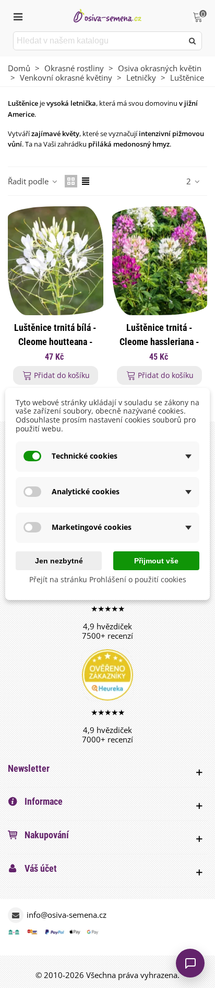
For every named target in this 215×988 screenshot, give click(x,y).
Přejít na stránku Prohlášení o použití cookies (107, 580)
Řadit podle (29, 181)
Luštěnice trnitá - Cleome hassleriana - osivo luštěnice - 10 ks (159, 341)
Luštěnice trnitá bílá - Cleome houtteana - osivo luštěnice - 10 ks (56, 341)
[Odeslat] (192, 41)
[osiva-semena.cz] (107, 15)
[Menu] (18, 16)
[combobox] (99, 41)
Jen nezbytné (59, 561)
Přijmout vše (156, 561)
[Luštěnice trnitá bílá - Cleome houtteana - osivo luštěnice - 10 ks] (55, 260)
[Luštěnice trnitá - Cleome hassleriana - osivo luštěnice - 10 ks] (160, 260)
